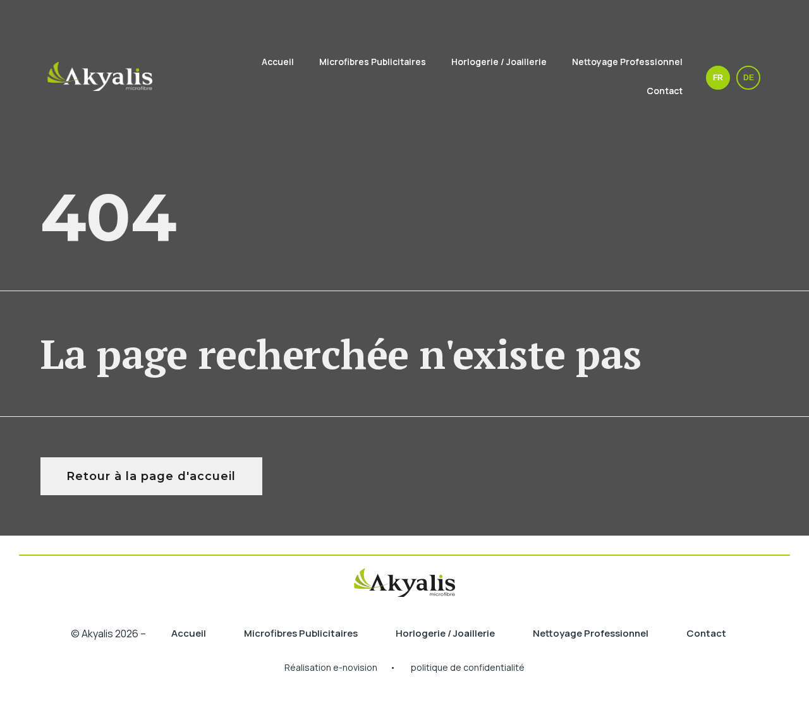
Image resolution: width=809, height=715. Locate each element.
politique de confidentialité (468, 667)
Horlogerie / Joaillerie (499, 62)
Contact (665, 91)
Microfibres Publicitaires (372, 62)
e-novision (355, 667)
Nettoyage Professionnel (627, 62)
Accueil (278, 62)
